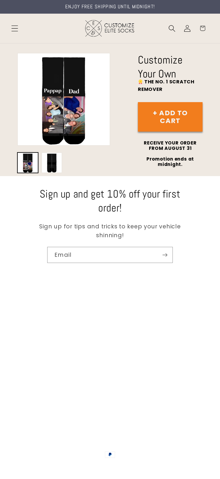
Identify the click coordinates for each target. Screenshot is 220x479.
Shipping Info (34, 351)
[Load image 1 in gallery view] (27, 163)
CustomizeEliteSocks (83, 466)
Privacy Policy (35, 410)
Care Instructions (40, 395)
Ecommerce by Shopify (151, 466)
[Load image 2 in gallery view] (52, 163)
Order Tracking (36, 365)
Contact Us (32, 321)
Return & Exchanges (43, 380)
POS (111, 466)
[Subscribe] (165, 255)
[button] (14, 28)
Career (26, 336)
